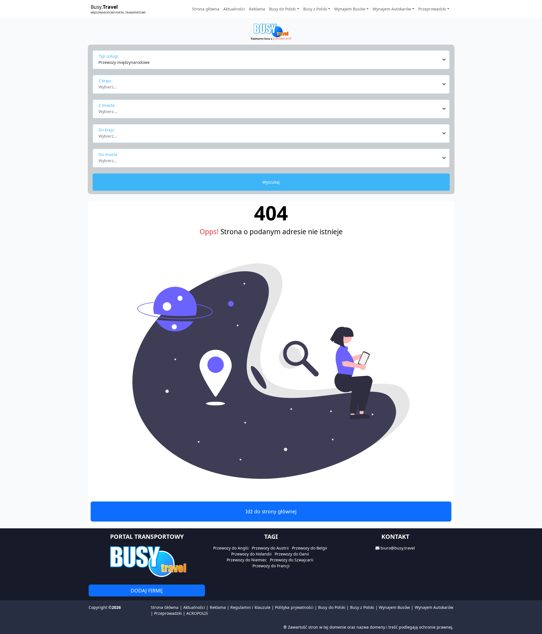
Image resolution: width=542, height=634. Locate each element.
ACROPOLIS (197, 613)
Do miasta (108, 154)
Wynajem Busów (394, 607)
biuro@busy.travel (398, 548)
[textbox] (269, 85)
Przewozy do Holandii (251, 554)
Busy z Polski (362, 607)
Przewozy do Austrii (270, 548)
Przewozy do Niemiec (247, 560)
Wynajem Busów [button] (349, 9)
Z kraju (105, 80)
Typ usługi (108, 56)
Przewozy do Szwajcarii (291, 560)
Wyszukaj (271, 182)
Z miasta (107, 105)
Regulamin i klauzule (250, 607)
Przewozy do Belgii (309, 548)
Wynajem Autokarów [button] (392, 9)
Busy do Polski (331, 607)
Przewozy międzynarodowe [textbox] (124, 62)
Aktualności (234, 9)
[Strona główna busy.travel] (270, 31)
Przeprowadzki (168, 613)
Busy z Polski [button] (315, 9)
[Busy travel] (146, 561)
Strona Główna (164, 607)
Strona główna (205, 9)
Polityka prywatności (294, 607)
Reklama (257, 9)
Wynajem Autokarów (434, 607)
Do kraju (106, 130)
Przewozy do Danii (292, 554)
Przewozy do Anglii (231, 548)
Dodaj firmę (147, 590)
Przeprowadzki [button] (432, 9)
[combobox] (272, 59)
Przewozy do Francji (271, 565)
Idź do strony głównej (271, 511)
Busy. (118, 8)
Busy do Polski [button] (282, 9)
